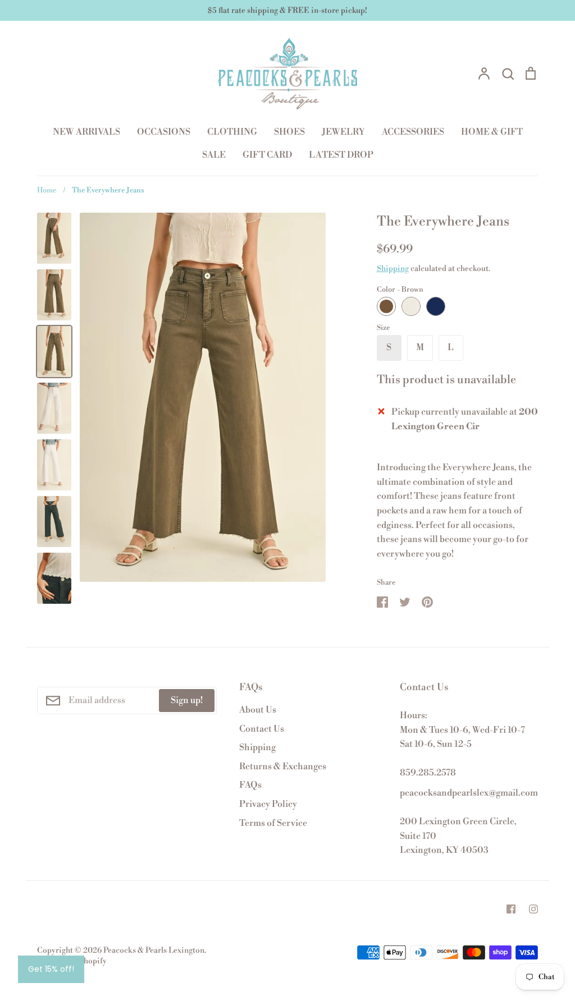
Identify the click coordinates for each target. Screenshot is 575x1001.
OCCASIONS (163, 131)
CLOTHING (232, 131)
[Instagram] (533, 909)
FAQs (250, 785)
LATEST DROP (341, 154)
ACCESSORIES (413, 131)
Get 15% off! (51, 969)
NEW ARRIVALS (86, 131)
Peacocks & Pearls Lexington (153, 950)
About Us (257, 709)
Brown (386, 306)
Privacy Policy (268, 804)
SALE (214, 154)
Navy (435, 306)
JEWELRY (343, 131)
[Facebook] (511, 909)
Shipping (393, 269)
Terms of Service (273, 823)
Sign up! (187, 700)
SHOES (289, 131)
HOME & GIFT (492, 131)
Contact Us (261, 728)
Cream (411, 306)
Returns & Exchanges (282, 766)
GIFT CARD (267, 154)
